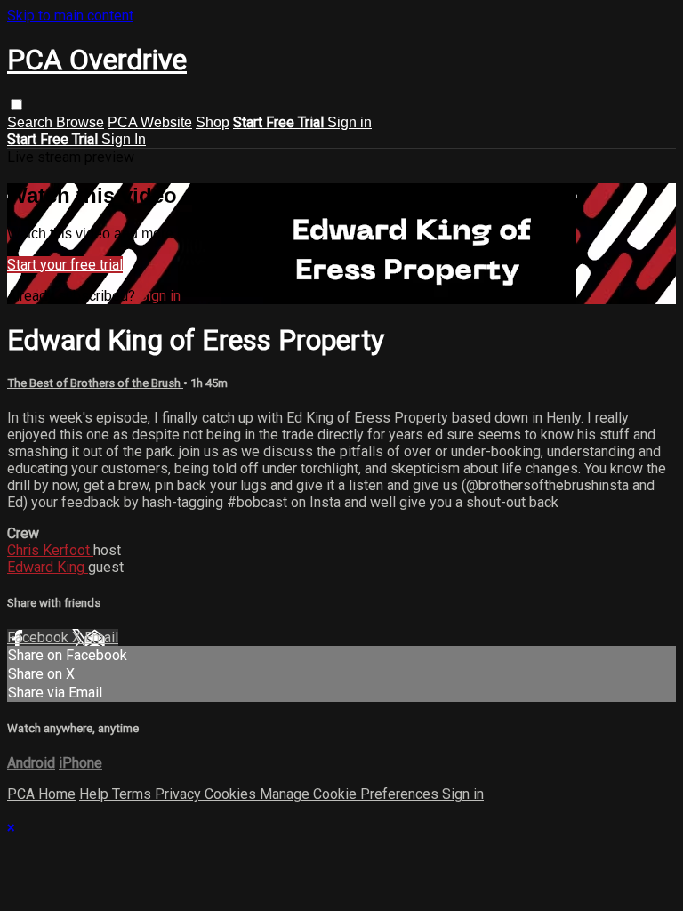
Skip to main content (70, 15)
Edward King (47, 567)
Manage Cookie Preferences (351, 794)
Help (95, 794)
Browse (80, 122)
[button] (16, 104)
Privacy (180, 794)
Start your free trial (65, 264)
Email (101, 637)
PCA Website (150, 122)
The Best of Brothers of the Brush (95, 383)
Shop (212, 122)
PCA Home (41, 794)
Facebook (39, 637)
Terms (133, 794)
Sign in (349, 122)
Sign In (123, 139)
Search (31, 122)
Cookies (232, 794)
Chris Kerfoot (50, 550)
